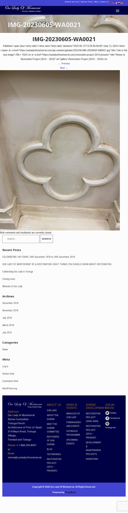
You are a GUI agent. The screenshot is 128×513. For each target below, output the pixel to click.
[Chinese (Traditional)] (110, 2)
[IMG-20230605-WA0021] (60, 150)
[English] (113, 2)
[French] (116, 2)
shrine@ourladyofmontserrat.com (27, 457)
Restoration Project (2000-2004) (93, 417)
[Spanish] (122, 2)
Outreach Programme (73, 433)
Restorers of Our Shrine (53, 440)
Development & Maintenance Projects (93, 448)
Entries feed (8, 373)
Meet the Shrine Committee (53, 428)
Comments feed (10, 381)
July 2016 (7, 332)
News (5, 349)
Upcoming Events (72, 442)
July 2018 (7, 317)
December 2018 (10, 303)
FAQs (96, 2)
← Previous (64, 63)
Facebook (114, 418)
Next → (64, 67)
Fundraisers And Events (73, 424)
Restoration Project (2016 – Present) (54, 465)
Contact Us (104, 2)
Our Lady (52, 410)
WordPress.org (9, 388)
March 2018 (8, 325)
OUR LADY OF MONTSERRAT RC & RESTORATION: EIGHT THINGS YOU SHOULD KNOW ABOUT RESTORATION (56, 264)
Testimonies (54, 454)
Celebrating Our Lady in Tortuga (17, 271)
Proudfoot (70, 492)
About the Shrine (52, 417)
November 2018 (10, 310)
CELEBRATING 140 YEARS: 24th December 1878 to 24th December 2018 (38, 256)
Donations (92, 459)
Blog (49, 449)
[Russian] (119, 2)
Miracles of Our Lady (12, 286)
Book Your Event (86, 2)
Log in (5, 366)
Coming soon (8, 278)
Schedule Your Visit (72, 2)
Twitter (113, 413)
